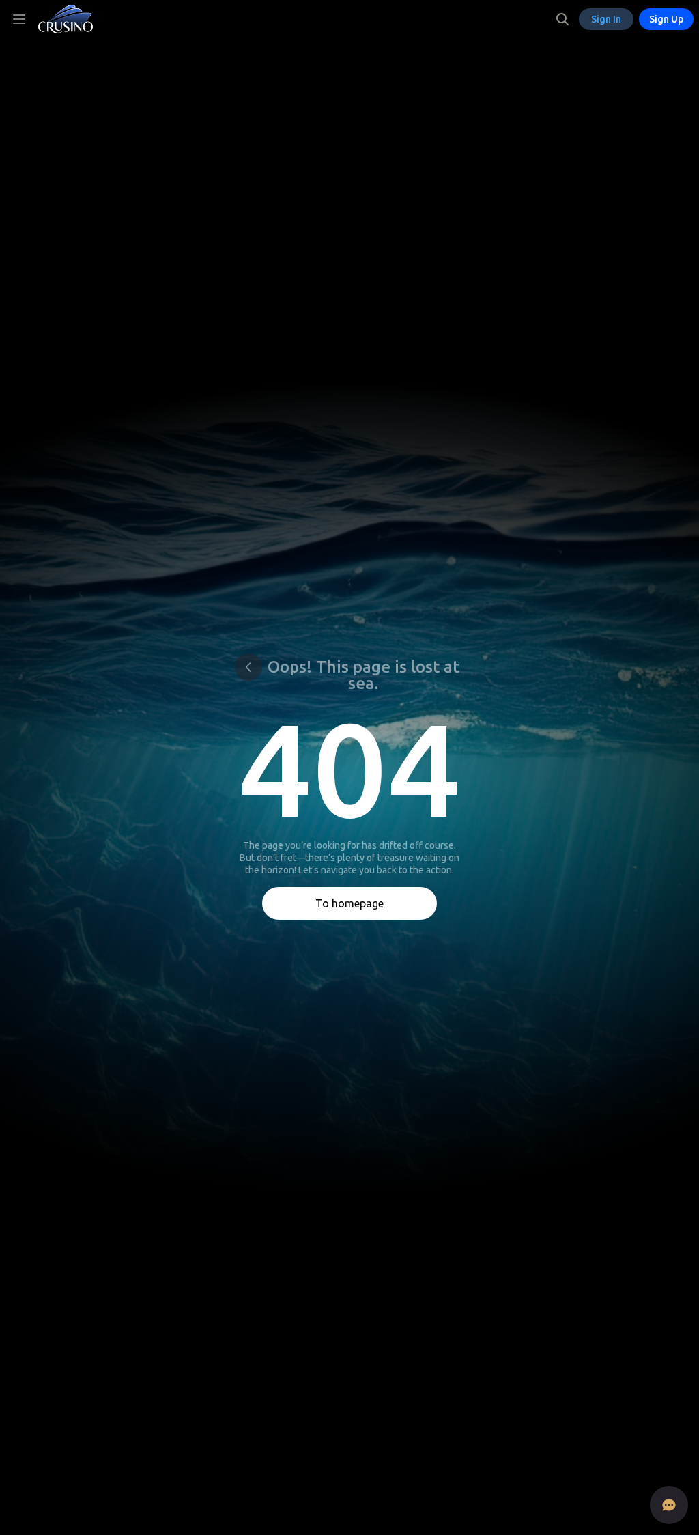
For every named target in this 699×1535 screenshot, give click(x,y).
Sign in (606, 19)
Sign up (666, 19)
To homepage (349, 903)
